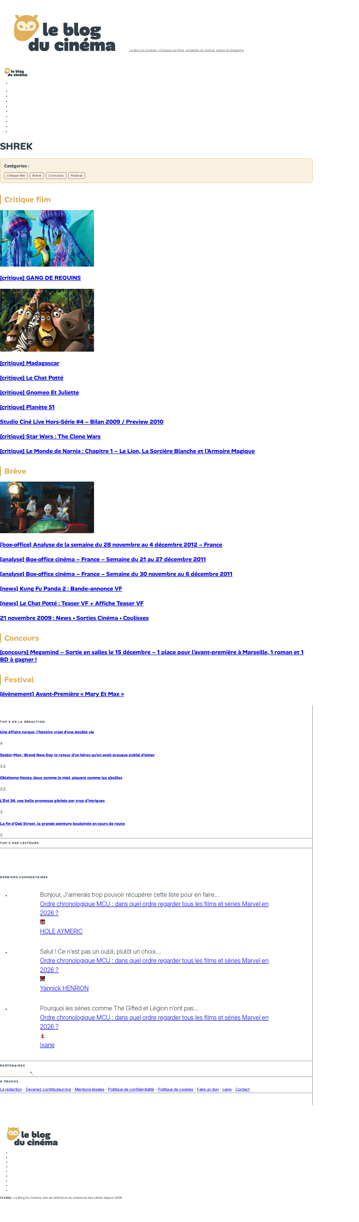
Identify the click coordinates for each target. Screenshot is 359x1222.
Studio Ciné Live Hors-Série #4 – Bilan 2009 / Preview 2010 (81, 421)
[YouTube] (12, 106)
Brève (36, 175)
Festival (76, 175)
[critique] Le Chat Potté (31, 377)
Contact (242, 1089)
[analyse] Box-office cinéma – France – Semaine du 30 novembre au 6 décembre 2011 (116, 574)
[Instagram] (12, 101)
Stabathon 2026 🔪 (17, 1073)
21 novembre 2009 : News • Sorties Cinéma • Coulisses (74, 618)
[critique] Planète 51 (27, 407)
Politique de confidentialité (131, 1089)
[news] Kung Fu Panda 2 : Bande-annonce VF (61, 588)
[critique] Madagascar (29, 363)
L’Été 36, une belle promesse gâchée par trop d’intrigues (52, 800)
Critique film (16, 175)
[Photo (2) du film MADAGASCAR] (47, 350)
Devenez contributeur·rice (48, 1089)
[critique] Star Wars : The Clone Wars (50, 436)
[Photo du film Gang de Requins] (47, 265)
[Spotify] (12, 126)
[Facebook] (12, 91)
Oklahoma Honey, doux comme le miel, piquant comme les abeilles (61, 777)
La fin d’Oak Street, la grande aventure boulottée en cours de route (62, 823)
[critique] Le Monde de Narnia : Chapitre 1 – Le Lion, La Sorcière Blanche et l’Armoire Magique (127, 451)
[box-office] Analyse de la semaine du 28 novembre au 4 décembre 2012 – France (111, 544)
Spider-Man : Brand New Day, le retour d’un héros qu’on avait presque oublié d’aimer (77, 754)
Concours (56, 175)
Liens (227, 1089)
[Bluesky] (12, 116)
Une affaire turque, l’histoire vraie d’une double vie (47, 732)
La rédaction (11, 1089)
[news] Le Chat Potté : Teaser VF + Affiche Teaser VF (72, 603)
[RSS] (12, 131)
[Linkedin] (12, 111)
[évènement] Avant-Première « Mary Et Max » (62, 694)
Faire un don (208, 1089)
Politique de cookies (175, 1089)
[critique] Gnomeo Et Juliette (39, 392)
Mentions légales (89, 1089)
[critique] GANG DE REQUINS (40, 277)
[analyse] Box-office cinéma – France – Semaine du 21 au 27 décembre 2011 (103, 559)
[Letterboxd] (12, 121)
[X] (12, 96)
